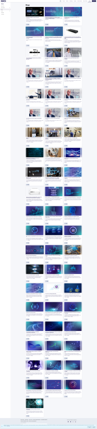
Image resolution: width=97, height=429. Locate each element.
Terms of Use (30, 419)
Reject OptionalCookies (89, 427)
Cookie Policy (26, 419)
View (28, 24)
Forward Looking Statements (36, 419)
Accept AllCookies (94, 427)
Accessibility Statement (44, 419)
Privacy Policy (22, 419)
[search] (60, 1)
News (2, 3)
